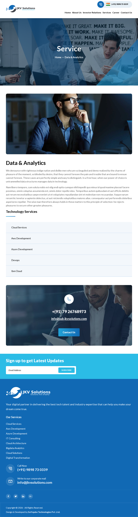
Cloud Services (19, 227)
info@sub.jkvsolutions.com (69, 318)
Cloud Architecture (16, 443)
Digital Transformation (18, 457)
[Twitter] (15, 496)
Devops (15, 260)
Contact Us (126, 12)
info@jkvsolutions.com (34, 482)
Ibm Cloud (16, 271)
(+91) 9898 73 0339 (119, 4)
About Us (77, 12)
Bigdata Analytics (15, 448)
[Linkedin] (23, 496)
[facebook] (8, 496)
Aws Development (21, 238)
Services (107, 12)
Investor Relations (92, 12)
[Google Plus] (30, 496)
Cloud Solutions (14, 452)
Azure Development (22, 249)
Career (115, 12)
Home (68, 12)
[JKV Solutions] (20, 9)
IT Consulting (13, 438)
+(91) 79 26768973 (69, 311)
